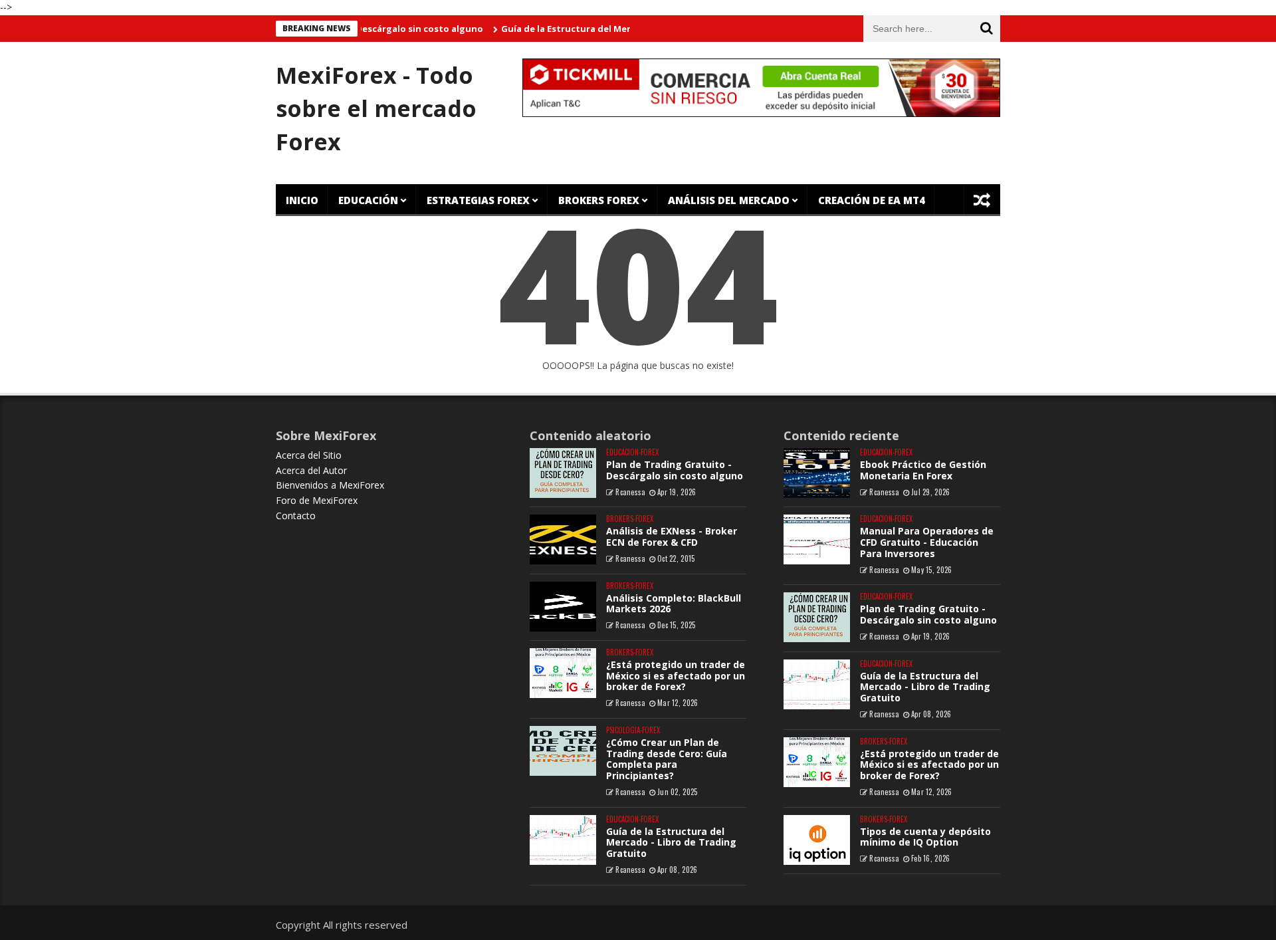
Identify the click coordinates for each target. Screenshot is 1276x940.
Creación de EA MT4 (871, 200)
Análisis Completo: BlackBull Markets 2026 (673, 604)
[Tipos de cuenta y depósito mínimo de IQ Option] (817, 840)
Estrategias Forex (478, 200)
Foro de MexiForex (317, 500)
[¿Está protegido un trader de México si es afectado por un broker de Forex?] (563, 673)
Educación (368, 200)
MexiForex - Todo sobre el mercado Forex (376, 108)
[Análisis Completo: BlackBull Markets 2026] (563, 607)
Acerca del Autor (311, 470)
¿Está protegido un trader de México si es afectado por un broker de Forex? (675, 675)
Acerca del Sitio (309, 455)
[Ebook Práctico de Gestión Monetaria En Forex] (817, 473)
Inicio (302, 200)
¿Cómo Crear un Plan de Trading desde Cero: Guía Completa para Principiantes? (666, 759)
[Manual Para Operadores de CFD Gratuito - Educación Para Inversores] (817, 539)
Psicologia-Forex (633, 730)
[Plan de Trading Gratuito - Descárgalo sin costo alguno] (563, 473)
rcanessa (630, 492)
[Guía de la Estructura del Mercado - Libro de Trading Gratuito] (563, 840)
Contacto (296, 515)
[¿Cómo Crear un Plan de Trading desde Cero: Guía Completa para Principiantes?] (563, 751)
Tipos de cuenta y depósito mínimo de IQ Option (925, 837)
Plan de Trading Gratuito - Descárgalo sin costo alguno (674, 470)
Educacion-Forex (632, 452)
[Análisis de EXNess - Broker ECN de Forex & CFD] (563, 539)
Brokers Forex (598, 200)
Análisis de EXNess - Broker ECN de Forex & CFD (671, 536)
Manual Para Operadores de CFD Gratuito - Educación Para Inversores (927, 542)
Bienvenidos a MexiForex (330, 485)
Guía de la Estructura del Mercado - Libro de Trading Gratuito (620, 29)
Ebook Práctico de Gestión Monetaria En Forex (923, 470)
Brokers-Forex (629, 519)
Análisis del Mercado (729, 200)
